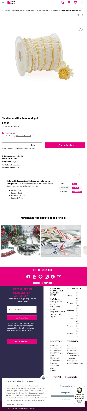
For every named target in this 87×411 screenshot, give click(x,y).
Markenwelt (54, 358)
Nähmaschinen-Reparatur (56, 361)
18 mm (74, 183)
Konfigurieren (66, 393)
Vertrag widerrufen (21, 341)
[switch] (79, 401)
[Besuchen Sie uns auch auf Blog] (59, 277)
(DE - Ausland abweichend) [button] (23, 136)
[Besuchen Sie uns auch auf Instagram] (47, 277)
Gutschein (54, 345)
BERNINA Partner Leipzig (56, 354)
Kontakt (53, 371)
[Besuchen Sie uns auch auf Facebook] (28, 277)
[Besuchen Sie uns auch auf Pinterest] (40, 277)
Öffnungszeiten (56, 350)
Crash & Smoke (77, 191)
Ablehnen (66, 399)
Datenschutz (20, 404)
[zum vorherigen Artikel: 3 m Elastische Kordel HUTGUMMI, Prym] (78, 15)
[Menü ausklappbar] (3, 1)
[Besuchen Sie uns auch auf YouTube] (34, 277)
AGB (68, 345)
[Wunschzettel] (75, 2)
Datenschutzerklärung (14, 326)
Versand (16, 126)
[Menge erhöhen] (39, 145)
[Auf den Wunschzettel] (80, 28)
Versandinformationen (75, 363)
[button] (62, 2)
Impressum (10, 404)
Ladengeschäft (56, 348)
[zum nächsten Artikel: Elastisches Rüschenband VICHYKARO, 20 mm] (83, 15)
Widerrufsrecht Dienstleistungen (73, 354)
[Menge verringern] (4, 145)
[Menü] (83, 387)
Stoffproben (54, 366)
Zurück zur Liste (8, 11)
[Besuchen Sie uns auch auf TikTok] (53, 277)
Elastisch (75, 187)
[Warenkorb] (82, 2)
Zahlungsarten (72, 360)
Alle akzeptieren (66, 386)
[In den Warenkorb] (3, 22)
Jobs (52, 368)
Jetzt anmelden (22, 318)
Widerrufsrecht (72, 350)
